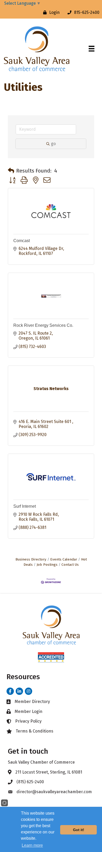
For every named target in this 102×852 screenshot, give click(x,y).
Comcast (21, 240)
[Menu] (91, 48)
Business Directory (30, 559)
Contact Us (70, 564)
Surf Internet (24, 506)
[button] (11, 170)
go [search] (53, 143)
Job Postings (47, 564)
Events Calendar (63, 559)
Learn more (32, 845)
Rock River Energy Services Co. (43, 325)
